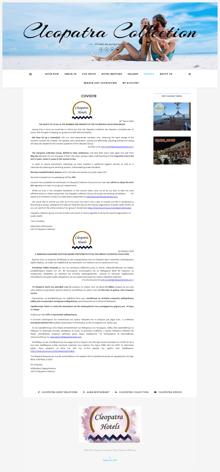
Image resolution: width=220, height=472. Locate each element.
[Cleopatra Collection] (110, 424)
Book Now (52, 74)
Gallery (133, 74)
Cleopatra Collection (110, 31)
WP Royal (132, 450)
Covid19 (149, 74)
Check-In (70, 74)
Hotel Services (111, 74)
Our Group (89, 74)
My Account (130, 83)
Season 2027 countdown (100, 83)
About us (166, 74)
